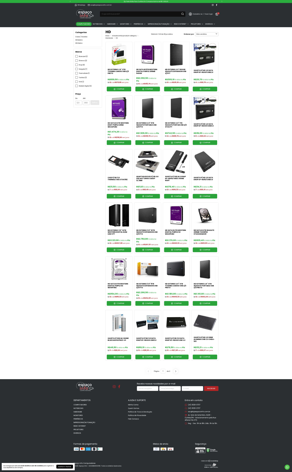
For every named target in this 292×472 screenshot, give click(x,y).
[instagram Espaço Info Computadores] (213, 5)
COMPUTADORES (83, 24)
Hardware (109, 38)
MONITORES (124, 24)
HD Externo (78, 40)
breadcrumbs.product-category (124, 36)
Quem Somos (133, 408)
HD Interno (78, 43)
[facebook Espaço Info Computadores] (216, 5)
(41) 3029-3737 (194, 405)
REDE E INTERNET (180, 24)
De (76, 98)
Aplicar (95, 102)
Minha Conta (133, 405)
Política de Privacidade (137, 415)
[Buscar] (182, 14)
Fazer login (209, 14)
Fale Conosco (133, 419)
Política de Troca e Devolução (140, 412)
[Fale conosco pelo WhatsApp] (287, 467)
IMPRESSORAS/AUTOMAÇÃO (158, 24)
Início (108, 36)
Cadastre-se (197, 14)
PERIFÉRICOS (138, 24)
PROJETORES (196, 24)
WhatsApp (81, 5)
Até (84, 98)
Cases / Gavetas (81, 37)
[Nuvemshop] (209, 461)
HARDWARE (111, 24)
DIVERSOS (209, 24)
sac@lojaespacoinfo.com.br (101, 5)
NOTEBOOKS (98, 24)
